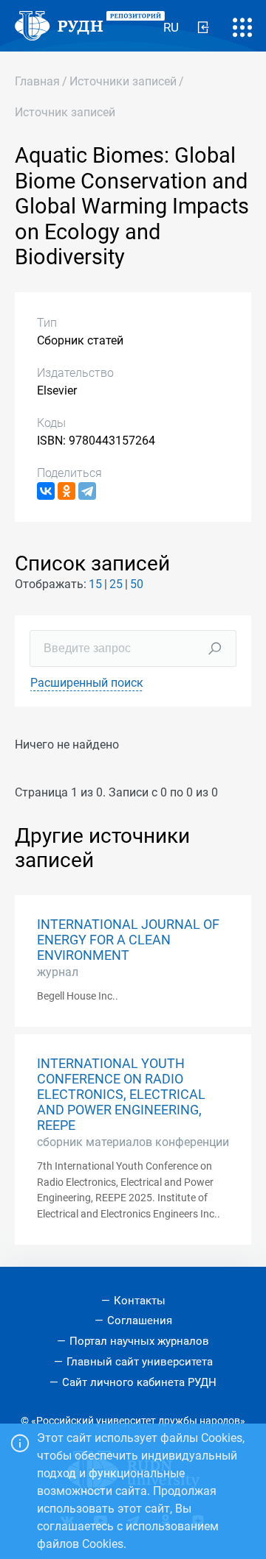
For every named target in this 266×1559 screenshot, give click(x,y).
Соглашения (139, 1320)
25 (116, 584)
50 (136, 584)
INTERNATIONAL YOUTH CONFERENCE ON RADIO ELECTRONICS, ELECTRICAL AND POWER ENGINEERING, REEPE (121, 1094)
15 (95, 584)
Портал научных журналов (139, 1341)
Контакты (140, 1300)
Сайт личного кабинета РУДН (139, 1382)
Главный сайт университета (139, 1361)
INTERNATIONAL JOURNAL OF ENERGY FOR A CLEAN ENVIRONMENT (128, 940)
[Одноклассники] (66, 491)
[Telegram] (87, 491)
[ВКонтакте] (46, 491)
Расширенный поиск (86, 683)
